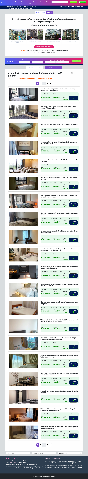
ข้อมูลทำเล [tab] (49, 12)
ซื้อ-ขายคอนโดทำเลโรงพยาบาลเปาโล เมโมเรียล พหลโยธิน (23, 7)
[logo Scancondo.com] (8, 3)
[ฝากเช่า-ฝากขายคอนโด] (73, 2)
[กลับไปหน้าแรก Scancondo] (8, 7)
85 (47, 84)
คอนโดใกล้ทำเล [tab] (41, 12)
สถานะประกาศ (22, 60)
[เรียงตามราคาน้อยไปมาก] (72, 73)
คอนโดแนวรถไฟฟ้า (11, 453)
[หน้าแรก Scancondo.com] (16, 2)
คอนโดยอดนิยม (63, 453)
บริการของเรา (23, 2)
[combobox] (59, 2)
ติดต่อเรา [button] (40, 2)
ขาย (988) (53, 67)
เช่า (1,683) (34, 67)
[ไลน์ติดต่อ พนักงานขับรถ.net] (82, 2)
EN (47, 2)
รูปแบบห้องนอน (35, 60)
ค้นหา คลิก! (77, 61)
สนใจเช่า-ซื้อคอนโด (31, 2)
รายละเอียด (73, 97)
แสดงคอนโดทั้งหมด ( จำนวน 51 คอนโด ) (44, 47)
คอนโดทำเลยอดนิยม (38, 453)
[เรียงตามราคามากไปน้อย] (74, 73)
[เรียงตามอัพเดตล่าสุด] (76, 73)
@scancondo (13, 462)
